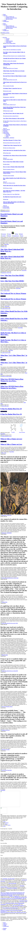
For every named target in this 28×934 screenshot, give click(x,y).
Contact (4, 20)
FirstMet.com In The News (11, 17)
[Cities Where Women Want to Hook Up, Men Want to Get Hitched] (15, 122)
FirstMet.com (6, 21)
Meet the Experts (9, 19)
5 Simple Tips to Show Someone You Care (12, 145)
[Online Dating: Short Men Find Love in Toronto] (10, 68)
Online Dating (6, 133)
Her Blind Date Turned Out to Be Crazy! (12, 196)
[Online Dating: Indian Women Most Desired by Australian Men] (9, 60)
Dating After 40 (6, 129)
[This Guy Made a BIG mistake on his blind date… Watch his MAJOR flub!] (5, 199)
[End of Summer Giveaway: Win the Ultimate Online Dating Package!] (9, 169)
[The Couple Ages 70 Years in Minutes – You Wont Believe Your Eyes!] (7, 188)
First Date (8, 134)
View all (5, 67)
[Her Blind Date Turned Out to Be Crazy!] (11, 194)
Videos (7, 136)
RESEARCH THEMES (12, 888)
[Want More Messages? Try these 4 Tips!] (8, 137)
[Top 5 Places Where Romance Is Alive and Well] (10, 115)
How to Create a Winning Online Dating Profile (13, 166)
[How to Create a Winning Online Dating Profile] (6, 164)
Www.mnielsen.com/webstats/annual (10, 907)
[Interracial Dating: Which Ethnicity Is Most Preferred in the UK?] (7, 91)
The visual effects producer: (18, 905)
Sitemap (4, 928)
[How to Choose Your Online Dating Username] (8, 159)
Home (4, 14)
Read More (6, 244)
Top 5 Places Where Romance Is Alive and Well (13, 118)
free (19, 904)
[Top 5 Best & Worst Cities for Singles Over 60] (8, 110)
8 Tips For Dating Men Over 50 (11, 409)
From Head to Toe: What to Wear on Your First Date (15, 155)
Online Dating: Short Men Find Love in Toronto (13, 70)
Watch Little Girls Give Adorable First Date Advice (14, 150)
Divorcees (5, 130)
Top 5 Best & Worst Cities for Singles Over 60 (13, 113)
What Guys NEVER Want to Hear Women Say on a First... (12, 380)
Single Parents (6, 206)
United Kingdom (9, 41)
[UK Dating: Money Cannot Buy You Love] (8, 85)
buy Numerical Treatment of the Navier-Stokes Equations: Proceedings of (13, 910)
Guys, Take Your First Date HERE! (12, 275)
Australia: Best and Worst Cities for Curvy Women (14, 58)
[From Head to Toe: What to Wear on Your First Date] (7, 153)
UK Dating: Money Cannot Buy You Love (12, 88)
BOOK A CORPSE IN (14, 896)
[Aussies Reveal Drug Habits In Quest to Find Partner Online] (9, 43)
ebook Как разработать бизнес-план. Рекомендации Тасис (13, 912)
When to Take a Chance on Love (11, 439)
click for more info (12, 883)
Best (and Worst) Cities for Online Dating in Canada (14, 75)
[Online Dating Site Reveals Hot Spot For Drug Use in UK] (10, 79)
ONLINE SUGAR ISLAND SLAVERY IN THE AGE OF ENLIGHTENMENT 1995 (14, 898)
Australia (7, 38)
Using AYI (8, 135)
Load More (3, 790)
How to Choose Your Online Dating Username (13, 161)
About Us (5, 15)
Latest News (5, 131)
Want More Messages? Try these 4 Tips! (12, 140)
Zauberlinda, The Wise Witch (8, 878)
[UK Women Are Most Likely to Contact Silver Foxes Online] (8, 97)
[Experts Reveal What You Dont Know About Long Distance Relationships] (9, 104)
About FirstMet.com (10, 16)
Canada (7, 39)
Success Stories (6, 207)
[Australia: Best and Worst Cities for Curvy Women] (14, 55)
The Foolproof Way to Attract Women (13, 293)
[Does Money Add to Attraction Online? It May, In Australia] (12, 49)
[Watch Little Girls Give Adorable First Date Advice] (9, 147)
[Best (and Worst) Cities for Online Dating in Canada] (8, 73)
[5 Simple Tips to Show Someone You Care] (11, 142)
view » (4, 821)
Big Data (5, 37)
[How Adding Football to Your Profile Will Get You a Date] (8, 175)
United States (8, 42)
